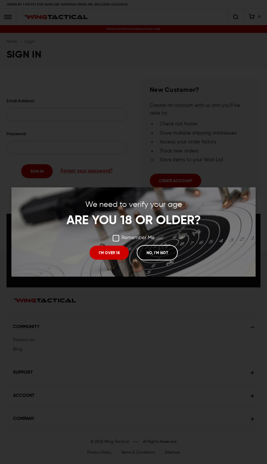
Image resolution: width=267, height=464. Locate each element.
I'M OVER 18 (109, 253)
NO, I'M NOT (157, 253)
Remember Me (138, 237)
